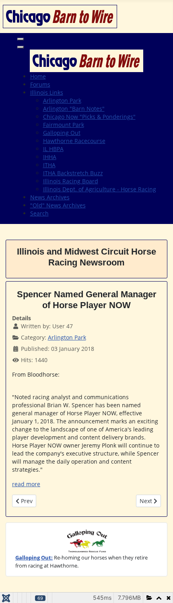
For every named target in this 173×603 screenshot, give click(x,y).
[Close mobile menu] (20, 47)
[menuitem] (38, 76)
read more (26, 484)
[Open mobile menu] (20, 39)
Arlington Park (67, 337)
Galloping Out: (34, 557)
